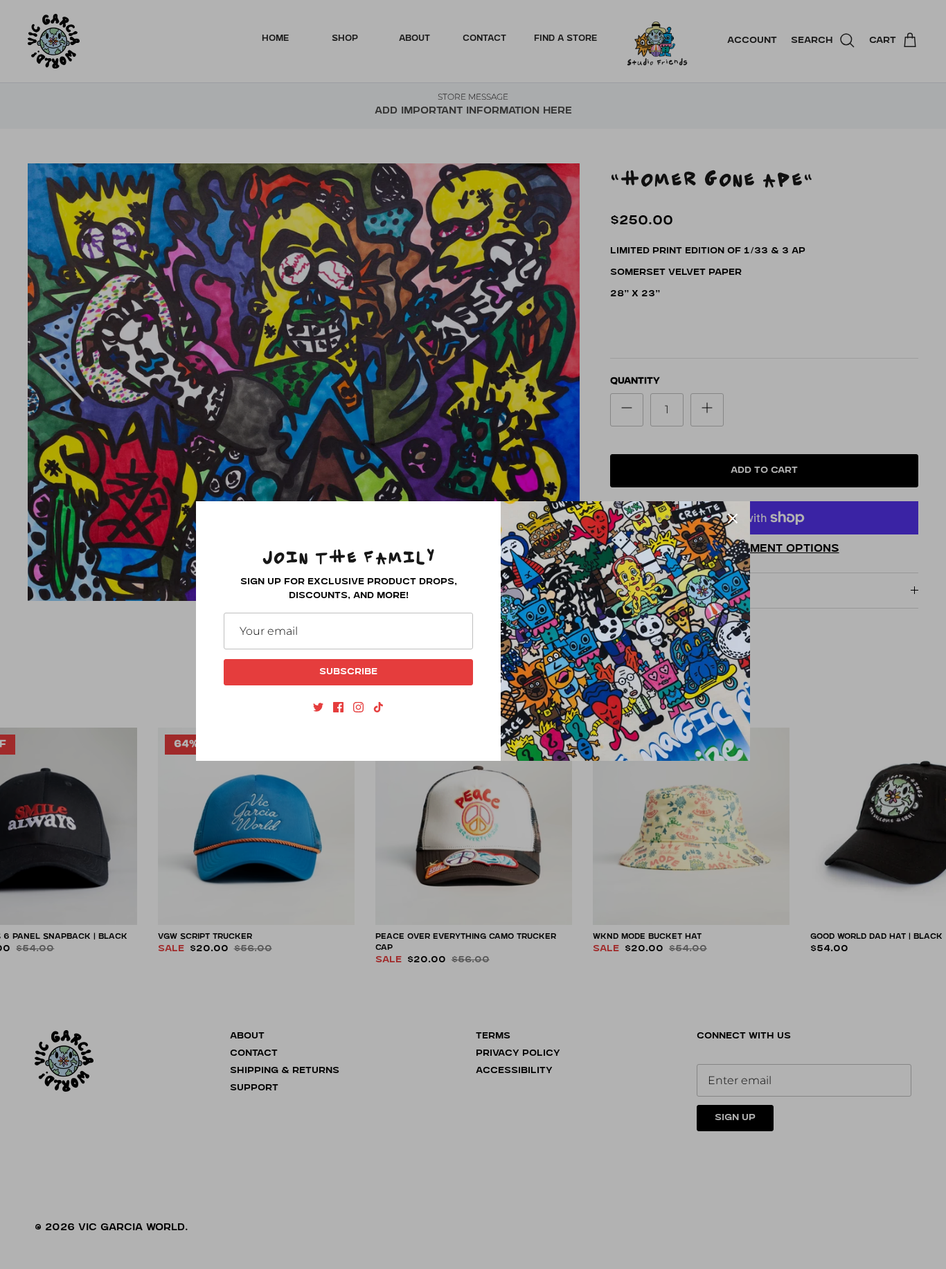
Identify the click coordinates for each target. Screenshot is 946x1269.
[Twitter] (318, 707)
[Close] (732, 518)
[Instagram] (358, 707)
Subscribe (348, 672)
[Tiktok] (378, 707)
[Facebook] (338, 707)
